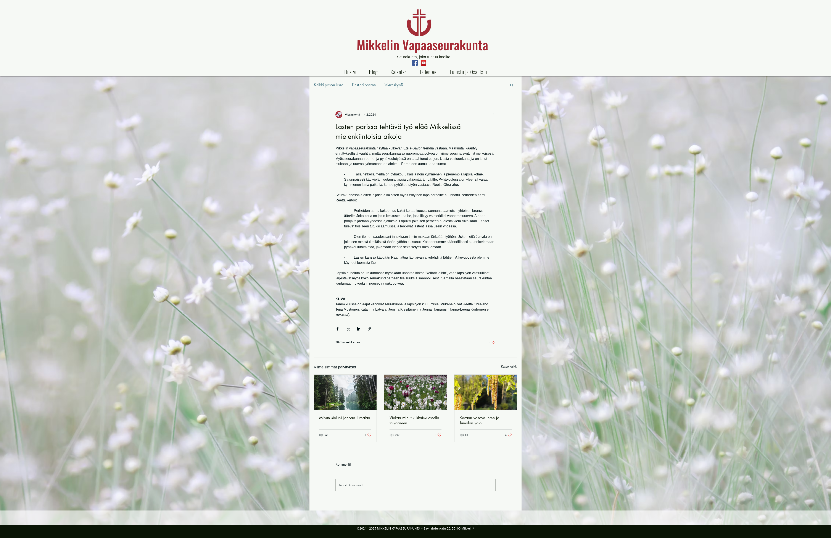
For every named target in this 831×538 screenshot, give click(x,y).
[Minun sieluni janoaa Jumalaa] (345, 392)
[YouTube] (423, 63)
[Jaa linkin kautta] (369, 329)
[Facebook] (415, 63)
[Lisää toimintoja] (493, 114)
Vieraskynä (394, 85)
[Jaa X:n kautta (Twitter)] (348, 329)
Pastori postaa (364, 85)
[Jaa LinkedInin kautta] (359, 329)
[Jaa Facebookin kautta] (337, 329)
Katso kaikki (509, 366)
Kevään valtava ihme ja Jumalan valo (479, 420)
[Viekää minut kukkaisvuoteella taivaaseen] (415, 392)
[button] (428, 72)
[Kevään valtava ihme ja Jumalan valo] (485, 392)
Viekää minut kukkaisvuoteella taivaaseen (414, 420)
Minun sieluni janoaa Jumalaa (344, 417)
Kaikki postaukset (328, 85)
